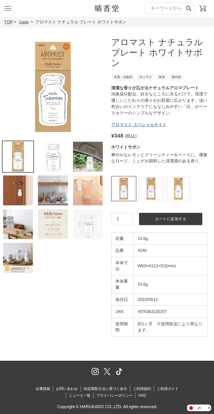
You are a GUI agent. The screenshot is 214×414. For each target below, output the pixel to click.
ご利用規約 (142, 389)
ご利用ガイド (168, 389)
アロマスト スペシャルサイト (139, 124)
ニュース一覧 (80, 395)
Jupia (23, 22)
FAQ (142, 395)
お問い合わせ (67, 389)
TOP (8, 22)
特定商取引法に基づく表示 (105, 389)
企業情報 (43, 389)
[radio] (123, 188)
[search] (170, 8)
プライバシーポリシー (114, 395)
